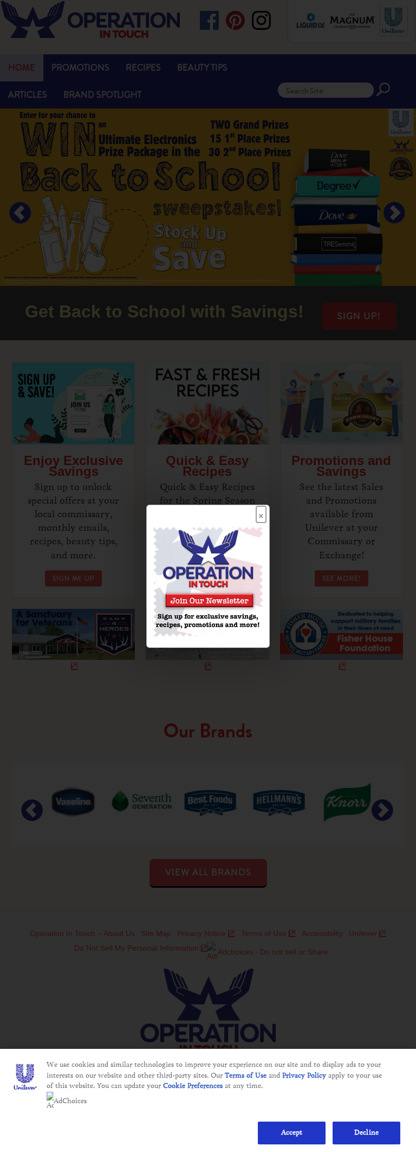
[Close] (261, 511)
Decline (366, 1132)
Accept (292, 1132)
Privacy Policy (304, 1075)
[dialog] (208, 576)
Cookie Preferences (193, 1085)
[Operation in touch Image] (208, 581)
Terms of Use (245, 1075)
